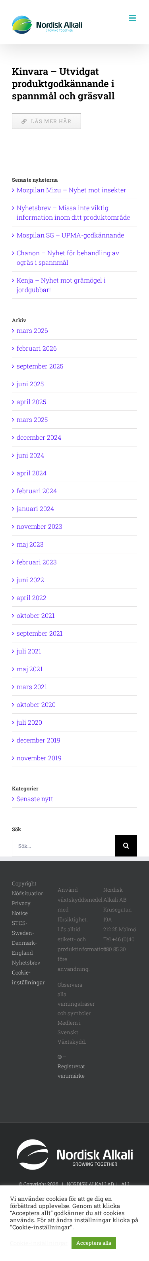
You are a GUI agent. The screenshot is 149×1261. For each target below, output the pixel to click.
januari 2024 (35, 508)
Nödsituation (28, 893)
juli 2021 (29, 651)
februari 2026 (37, 348)
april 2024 (31, 473)
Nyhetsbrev (26, 962)
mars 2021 (32, 686)
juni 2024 (30, 455)
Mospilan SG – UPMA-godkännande (70, 235)
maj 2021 (30, 669)
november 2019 (39, 758)
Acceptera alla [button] (93, 1242)
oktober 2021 (36, 615)
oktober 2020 (36, 704)
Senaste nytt (35, 798)
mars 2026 (32, 330)
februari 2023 (37, 562)
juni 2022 (30, 579)
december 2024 (39, 437)
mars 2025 (32, 419)
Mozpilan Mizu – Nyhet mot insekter (71, 190)
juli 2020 (29, 722)
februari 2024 (37, 490)
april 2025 (31, 401)
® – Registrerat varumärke (71, 1066)
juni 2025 (30, 384)
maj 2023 (30, 544)
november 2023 (39, 526)
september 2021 (40, 633)
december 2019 (38, 740)
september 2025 (40, 366)
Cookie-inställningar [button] (39, 1243)
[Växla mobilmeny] (133, 18)
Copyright (24, 883)
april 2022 (31, 597)
